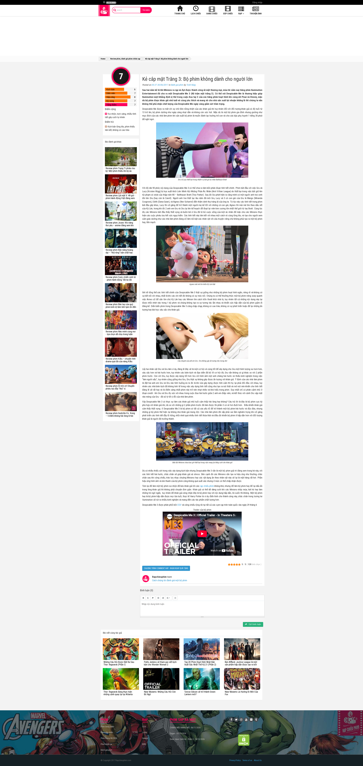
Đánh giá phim (177, 85)
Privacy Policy (235, 760)
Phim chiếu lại (106, 744)
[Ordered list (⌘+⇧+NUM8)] (163, 598)
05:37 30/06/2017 (160, 85)
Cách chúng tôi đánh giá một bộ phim (169, 580)
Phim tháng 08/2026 (109, 738)
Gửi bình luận (254, 624)
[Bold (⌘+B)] (143, 598)
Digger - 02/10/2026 (178, 733)
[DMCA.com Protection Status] (244, 740)
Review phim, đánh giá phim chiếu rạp (125, 59)
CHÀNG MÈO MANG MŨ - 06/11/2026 (185, 727)
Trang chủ (179, 13)
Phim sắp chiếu (107, 732)
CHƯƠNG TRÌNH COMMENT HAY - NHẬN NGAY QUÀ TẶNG (166, 568)
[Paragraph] (168, 598)
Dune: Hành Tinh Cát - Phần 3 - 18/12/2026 (187, 739)
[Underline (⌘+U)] (148, 598)
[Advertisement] (181, 36)
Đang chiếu (211, 13)
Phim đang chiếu (107, 726)
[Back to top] (356, 758)
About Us (258, 760)
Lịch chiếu (196, 13)
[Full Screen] (175, 598)
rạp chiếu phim (207, 486)
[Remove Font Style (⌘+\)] (152, 598)
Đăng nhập (257, 2)
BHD (144, 744)
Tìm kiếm (146, 10)
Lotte (144, 732)
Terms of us (247, 760)
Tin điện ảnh (256, 13)
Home (103, 59)
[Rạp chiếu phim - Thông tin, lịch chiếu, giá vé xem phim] (104, 10)
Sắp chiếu (228, 13)
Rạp (240, 13)
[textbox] (202, 608)
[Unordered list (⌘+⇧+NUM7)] (158, 598)
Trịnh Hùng (191, 85)
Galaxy (145, 738)
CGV (179, 504)
